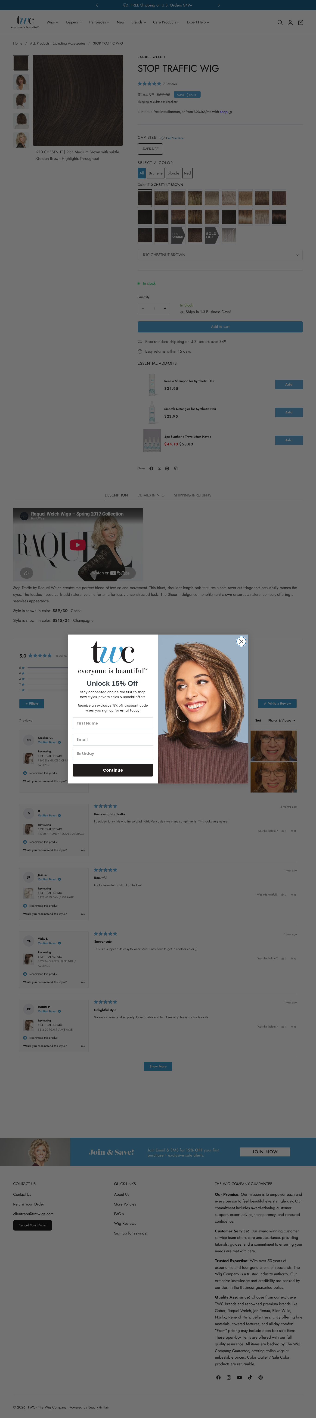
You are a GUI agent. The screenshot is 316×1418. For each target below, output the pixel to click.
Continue (113, 770)
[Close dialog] (241, 641)
